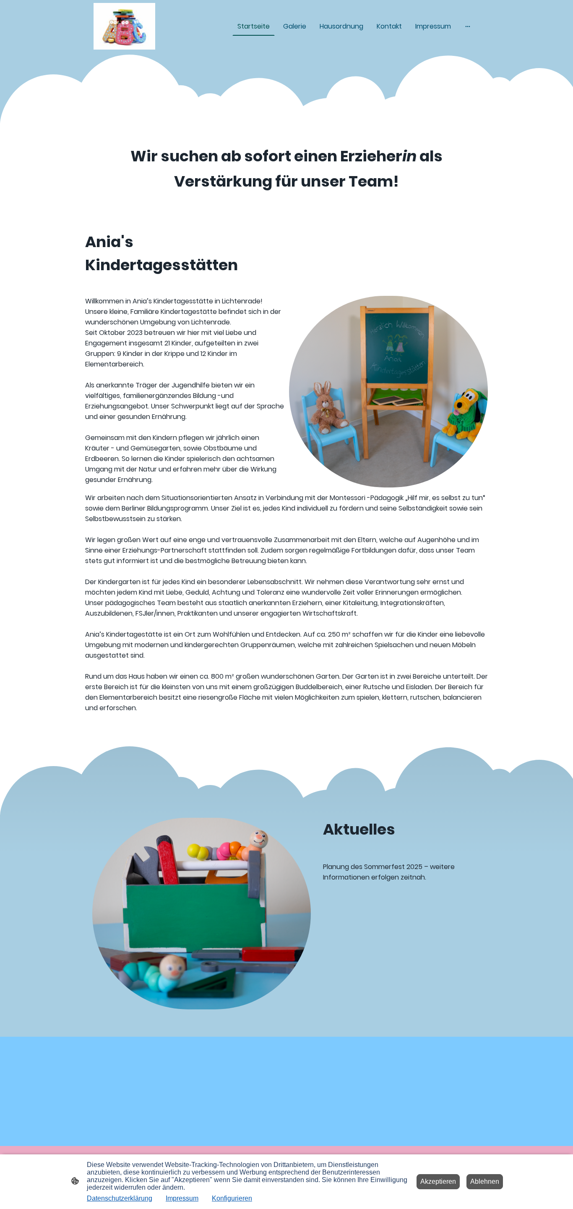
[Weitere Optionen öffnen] (467, 26)
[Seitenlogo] (124, 26)
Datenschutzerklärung (119, 1198)
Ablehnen (484, 1181)
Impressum (182, 1198)
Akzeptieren (438, 1181)
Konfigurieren (232, 1198)
